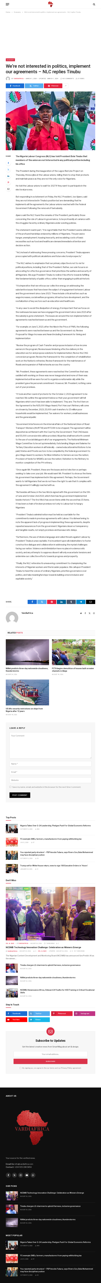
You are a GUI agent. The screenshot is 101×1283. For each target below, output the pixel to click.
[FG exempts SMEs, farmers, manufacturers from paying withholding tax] (12, 841)
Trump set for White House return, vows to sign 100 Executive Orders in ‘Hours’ (54, 866)
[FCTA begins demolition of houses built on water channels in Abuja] (73, 652)
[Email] (8, 188)
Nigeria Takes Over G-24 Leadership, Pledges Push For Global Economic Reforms (55, 826)
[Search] (93, 4)
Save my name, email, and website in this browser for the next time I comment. (46, 787)
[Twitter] (8, 169)
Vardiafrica (19, 78)
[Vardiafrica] (50, 4)
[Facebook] (8, 163)
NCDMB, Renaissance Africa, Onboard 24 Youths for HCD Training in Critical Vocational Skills (57, 991)
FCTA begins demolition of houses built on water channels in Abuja (73, 669)
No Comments (68, 78)
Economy (10, 60)
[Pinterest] (8, 182)
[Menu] (7, 4)
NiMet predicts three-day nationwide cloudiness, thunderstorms (27, 669)
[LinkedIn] (8, 175)
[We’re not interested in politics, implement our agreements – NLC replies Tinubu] (50, 120)
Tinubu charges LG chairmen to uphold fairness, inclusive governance (50, 965)
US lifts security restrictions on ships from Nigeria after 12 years (24, 710)
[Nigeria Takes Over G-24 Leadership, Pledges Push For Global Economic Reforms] (12, 828)
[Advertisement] (50, 36)
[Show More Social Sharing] (65, 85)
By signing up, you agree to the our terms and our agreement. (51, 1068)
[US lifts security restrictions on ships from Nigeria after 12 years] (27, 692)
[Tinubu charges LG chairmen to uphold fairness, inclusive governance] (12, 968)
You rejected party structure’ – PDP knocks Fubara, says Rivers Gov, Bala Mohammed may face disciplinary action (56, 853)
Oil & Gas (11, 939)
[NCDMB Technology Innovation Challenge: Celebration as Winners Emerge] (50, 913)
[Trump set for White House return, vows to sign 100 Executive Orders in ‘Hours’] (12, 868)
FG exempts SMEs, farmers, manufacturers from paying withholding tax (51, 839)
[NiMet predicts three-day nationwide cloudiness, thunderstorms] (27, 652)
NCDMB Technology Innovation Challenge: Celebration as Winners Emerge (43, 947)
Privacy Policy (66, 1068)
